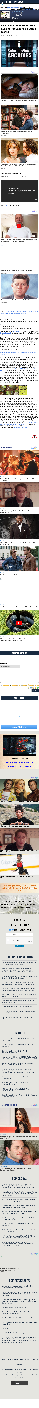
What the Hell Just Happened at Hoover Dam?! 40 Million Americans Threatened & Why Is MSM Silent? (19, 983)
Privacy (34, 1359)
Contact (27, 1359)
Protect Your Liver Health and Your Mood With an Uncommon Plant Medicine (17, 1312)
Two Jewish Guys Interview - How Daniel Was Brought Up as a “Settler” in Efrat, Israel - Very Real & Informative (19, 1293)
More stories (25, 13)
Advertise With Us (13, 1359)
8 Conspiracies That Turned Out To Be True (16, 300)
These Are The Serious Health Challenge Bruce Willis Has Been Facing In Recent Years (19, 240)
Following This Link (20, 427)
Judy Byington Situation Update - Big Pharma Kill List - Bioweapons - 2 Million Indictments (19, 963)
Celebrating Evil (7, 1328)
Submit (19, 946)
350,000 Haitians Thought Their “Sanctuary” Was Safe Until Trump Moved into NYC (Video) (19, 1212)
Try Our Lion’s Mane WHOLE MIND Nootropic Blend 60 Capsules (18, 423)
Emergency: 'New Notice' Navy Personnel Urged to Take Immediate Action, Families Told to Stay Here (18, 989)
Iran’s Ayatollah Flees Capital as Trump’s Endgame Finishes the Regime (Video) (18, 1200)
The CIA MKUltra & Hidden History (13, 1333)
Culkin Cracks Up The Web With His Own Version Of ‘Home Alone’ (18, 851)
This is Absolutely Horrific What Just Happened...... (18, 1006)
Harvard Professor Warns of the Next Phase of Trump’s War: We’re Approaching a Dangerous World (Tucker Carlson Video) (19, 1193)
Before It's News (14, 2)
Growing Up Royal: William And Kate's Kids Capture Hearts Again (9, 1270)
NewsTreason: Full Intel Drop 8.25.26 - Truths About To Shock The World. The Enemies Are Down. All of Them (19, 1057)
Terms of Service (6, 1362)
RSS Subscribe (32, 1362)
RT (7, 205)
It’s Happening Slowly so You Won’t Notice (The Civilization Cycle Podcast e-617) (17, 1286)
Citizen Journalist (6, 333)
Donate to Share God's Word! (19, 767)
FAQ (21, 1359)
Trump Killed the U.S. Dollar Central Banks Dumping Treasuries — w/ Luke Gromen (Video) (19, 1206)
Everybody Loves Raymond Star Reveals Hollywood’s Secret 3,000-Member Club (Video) (19, 977)
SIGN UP (11, 930)
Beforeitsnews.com (15, 7)
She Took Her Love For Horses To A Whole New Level (18, 607)
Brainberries (4, 244)
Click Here (16, 331)
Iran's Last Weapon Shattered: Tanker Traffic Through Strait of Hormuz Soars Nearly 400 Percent (19, 1236)
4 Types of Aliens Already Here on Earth (14, 1307)
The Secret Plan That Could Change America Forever (19, 1318)
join (9, 325)
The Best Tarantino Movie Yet (10, 575)
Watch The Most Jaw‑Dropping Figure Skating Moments (16, 877)
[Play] (19, 746)
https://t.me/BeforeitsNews (20, 907)
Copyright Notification (19, 1362)
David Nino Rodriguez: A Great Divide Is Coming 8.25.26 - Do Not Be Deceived (17, 1064)
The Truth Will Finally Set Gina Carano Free (15, 826)
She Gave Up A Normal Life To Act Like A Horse (17, 270)
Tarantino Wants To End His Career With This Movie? (19, 802)
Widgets (19, 1364)
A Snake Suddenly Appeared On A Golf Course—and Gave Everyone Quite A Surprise (18, 639)
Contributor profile (16, 13)
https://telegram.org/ (25, 904)
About (3, 1359)
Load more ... (19, 726)
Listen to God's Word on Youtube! (19, 763)
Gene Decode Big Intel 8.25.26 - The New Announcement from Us (15, 1051)
